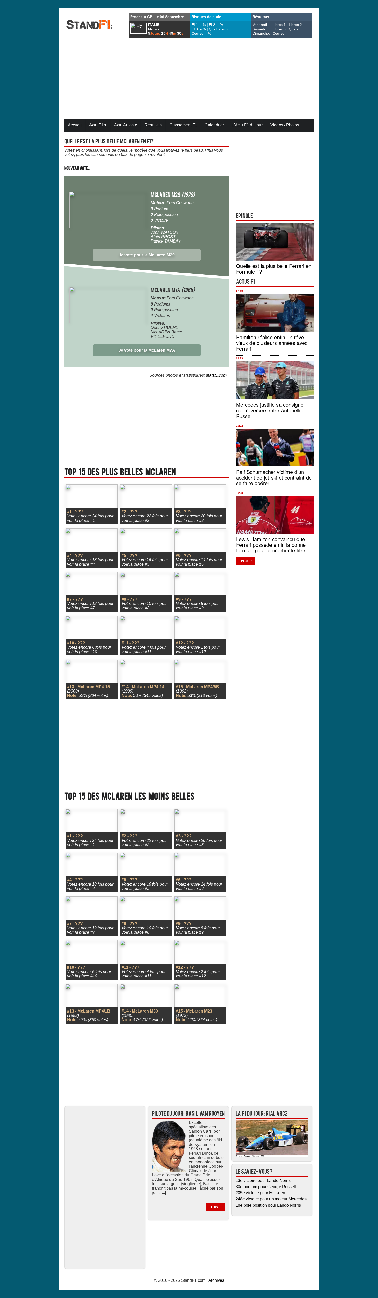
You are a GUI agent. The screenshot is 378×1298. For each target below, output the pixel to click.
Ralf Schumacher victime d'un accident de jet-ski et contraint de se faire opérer (274, 477)
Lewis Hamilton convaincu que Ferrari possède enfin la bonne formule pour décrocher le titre (271, 544)
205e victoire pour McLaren (260, 1193)
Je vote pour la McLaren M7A (147, 350)
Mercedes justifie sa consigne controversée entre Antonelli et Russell (271, 410)
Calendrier (214, 125)
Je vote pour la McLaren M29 (147, 255)
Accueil (75, 125)
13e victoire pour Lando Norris (263, 1180)
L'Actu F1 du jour (247, 125)
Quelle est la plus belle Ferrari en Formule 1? (273, 268)
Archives (216, 1280)
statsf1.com (216, 375)
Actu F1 (97, 125)
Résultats (153, 125)
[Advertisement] (189, 79)
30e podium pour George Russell (266, 1186)
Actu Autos (125, 125)
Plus (244, 561)
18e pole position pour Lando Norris (268, 1205)
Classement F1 (183, 125)
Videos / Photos (284, 125)
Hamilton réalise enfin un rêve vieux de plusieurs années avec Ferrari (272, 342)
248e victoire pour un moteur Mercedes (271, 1199)
